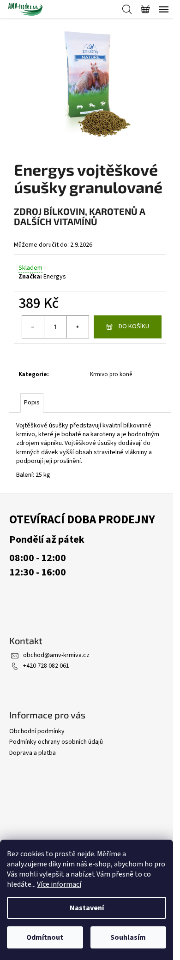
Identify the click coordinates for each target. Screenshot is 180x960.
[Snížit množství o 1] (33, 327)
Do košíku (134, 326)
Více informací (59, 884)
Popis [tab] (32, 402)
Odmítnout (44, 937)
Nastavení (87, 908)
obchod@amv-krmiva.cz (56, 655)
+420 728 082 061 (46, 665)
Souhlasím (128, 937)
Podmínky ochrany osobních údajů (56, 742)
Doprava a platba (32, 753)
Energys (54, 276)
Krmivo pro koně (111, 374)
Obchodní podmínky (37, 731)
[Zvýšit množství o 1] (77, 327)
